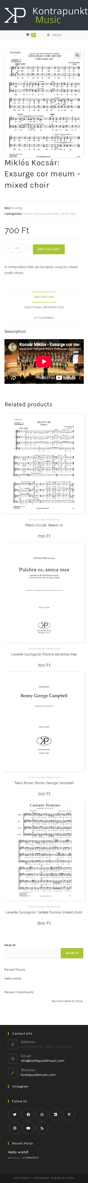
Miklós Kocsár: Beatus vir (44, 525)
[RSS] (42, 1128)
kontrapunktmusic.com (38, 1075)
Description (44, 297)
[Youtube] (28, 1128)
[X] (15, 1114)
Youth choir (68, 213)
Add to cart (49, 249)
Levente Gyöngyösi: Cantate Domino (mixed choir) (44, 912)
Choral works (32, 213)
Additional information (44, 307)
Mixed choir (51, 213)
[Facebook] (28, 1114)
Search (9, 945)
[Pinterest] (69, 1114)
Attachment (44, 318)
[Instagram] (42, 1114)
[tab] (44, 297)
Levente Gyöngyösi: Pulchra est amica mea (44, 654)
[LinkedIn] (56, 1114)
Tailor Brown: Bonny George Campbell (44, 783)
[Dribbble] (15, 1128)
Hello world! (12, 978)
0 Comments (30, 1157)
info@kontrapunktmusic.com (42, 1061)
